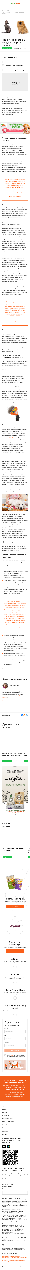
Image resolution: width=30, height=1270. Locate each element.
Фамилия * (7, 1042)
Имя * (5, 1035)
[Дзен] (21, 1174)
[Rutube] (4, 1178)
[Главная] (15, 4)
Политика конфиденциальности (11, 1256)
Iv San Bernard (14, 304)
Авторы (4, 1134)
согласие (12, 1055)
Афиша (4, 1106)
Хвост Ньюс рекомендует (10, 1125)
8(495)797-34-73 (22, 1219)
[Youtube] (8, 1174)
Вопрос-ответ (6, 1128)
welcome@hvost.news (12, 1235)
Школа (4, 1109)
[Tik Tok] (26, 1174)
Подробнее (15, 951)
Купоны (4, 1112)
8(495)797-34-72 (12, 1219)
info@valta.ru (17, 1221)
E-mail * (6, 1028)
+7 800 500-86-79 (13, 1233)
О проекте (5, 1115)
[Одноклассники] (24, 715)
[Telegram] (27, 715)
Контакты (5, 1131)
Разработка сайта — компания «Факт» (13, 1267)
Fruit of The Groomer (11, 437)
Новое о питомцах (8, 1121)
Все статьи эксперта (7, 700)
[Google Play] (8, 1146)
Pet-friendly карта (7, 1118)
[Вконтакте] (4, 1174)
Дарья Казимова (15, 685)
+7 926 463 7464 (20, 1240)
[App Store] (4, 1146)
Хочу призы (15, 906)
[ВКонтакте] (22, 715)
